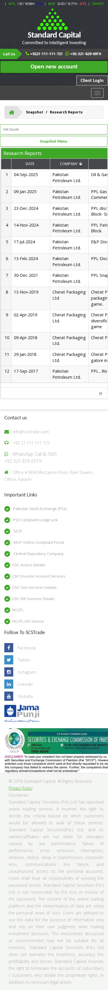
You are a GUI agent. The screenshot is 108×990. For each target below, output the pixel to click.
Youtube (25, 696)
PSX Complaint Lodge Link (35, 519)
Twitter (24, 660)
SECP (17, 531)
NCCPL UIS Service (28, 621)
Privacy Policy (21, 788)
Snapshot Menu (53, 141)
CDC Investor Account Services (38, 576)
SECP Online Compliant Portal (38, 542)
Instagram (27, 672)
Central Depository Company (38, 553)
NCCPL (18, 609)
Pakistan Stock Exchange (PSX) (39, 508)
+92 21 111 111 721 (31, 443)
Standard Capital (54, 38)
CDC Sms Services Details (34, 587)
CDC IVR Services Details (33, 598)
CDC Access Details (29, 564)
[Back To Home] (11, 112)
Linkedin (25, 684)
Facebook (27, 648)
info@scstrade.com (31, 431)
